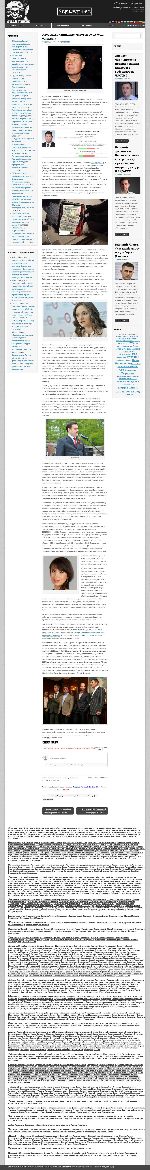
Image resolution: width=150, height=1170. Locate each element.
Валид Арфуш (97, 162)
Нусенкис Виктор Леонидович (81, 1019)
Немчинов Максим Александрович (94, 1015)
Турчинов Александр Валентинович (91, 1097)
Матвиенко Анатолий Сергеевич (127, 999)
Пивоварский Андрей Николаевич (93, 1038)
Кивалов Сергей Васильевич (94, 950)
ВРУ (138, 336)
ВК (97, 787)
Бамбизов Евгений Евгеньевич (22, 845)
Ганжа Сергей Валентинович (94, 879)
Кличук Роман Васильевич (101, 954)
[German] (119, 21)
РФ (119, 367)
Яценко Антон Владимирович (110, 1155)
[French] (116, 21)
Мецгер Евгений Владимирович (103, 1004)
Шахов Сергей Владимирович (45, 1136)
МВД (134, 354)
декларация (132, 381)
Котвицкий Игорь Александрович (43, 966)
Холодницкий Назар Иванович (22, 1118)
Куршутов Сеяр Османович (91, 976)
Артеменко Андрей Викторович (81, 834)
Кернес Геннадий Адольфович (67, 950)
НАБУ (130, 356)
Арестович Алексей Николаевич (51, 834)
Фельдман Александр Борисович (116, 1108)
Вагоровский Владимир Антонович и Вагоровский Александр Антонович (42, 865)
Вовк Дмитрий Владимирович (22, 871)
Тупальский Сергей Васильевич (58, 1097)
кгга (131, 384)
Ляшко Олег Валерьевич (110, 992)
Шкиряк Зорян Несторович (100, 1140)
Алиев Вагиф (102, 830)
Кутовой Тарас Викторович (117, 976)
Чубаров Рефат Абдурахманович (98, 1131)
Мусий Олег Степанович (82, 1008)
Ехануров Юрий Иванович (32, 918)
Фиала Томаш (138, 1108)
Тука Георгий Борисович (32, 1097)
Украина (128, 373)
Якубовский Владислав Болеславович (25, 1153)
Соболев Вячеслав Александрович (76, 1074)
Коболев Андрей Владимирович (55, 956)
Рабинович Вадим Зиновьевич (22, 1054)
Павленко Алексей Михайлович (50, 1032)
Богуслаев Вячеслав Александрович (36, 854)
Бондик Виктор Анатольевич (46, 856)
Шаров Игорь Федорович (19, 1136)
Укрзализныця (122, 376)
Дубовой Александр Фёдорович (53, 909)
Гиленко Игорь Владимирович (48, 883)
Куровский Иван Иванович (65, 976)
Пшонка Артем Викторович (33, 1050)
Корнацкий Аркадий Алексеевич (93, 962)
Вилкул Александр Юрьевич (48, 869)
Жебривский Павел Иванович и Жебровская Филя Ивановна (60, 922)
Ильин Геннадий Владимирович (90, 940)
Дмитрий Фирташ (124, 346)
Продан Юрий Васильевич (41, 1048)
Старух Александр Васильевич (52, 1078)
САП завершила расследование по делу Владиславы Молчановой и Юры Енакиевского (22, 179)
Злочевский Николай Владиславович (41, 931)
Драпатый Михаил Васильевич (101, 907)
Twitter (92, 787)
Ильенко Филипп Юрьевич (62, 940)
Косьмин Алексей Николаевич (123, 964)
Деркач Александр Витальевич (65, 904)
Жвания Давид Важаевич (20, 922)
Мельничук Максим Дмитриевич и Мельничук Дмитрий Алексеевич (40, 1004)
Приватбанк (136, 364)
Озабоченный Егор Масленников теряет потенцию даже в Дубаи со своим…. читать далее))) (23, 219)
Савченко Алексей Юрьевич (21, 1065)
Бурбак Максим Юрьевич (69, 858)
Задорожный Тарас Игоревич (21, 929)
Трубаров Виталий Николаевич (81, 1095)
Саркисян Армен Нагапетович (129, 1065)
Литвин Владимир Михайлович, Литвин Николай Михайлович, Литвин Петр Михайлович (75, 986)
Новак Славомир (25, 1019)
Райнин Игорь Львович (48, 1054)
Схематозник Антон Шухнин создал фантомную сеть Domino (23, 358)
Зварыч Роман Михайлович (80, 929)
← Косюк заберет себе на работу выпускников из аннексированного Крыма (57, 811)
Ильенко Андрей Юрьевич (37, 940)
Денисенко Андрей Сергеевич (102, 902)
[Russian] (137, 21)
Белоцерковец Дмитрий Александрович (83, 849)
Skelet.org (66, 1167)
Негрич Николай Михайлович (63, 1015)
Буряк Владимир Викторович (122, 858)
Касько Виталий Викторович (68, 948)
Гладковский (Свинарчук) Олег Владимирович (84, 883)
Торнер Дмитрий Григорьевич (48, 1093)
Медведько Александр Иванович (38, 1002)
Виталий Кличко (123, 341)
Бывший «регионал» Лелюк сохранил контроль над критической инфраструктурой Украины (127, 159)
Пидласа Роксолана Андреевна (124, 1038)
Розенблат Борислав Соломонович (119, 1056)
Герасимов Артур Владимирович (68, 881)
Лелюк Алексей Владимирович (53, 984)
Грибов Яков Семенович (79, 891)
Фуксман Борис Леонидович (75, 1112)
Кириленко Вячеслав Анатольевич (124, 950)
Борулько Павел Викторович (74, 856)
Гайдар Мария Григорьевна (81, 877)
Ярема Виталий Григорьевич (85, 1153)
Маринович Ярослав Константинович (35, 999)
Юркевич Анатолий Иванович (22, 1148)
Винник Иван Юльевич (107, 869)
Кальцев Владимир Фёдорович (51, 946)
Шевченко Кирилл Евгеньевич (69, 1138)
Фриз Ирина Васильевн (132, 1110)
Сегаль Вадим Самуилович (33, 1069)
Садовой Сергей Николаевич (73, 1065)
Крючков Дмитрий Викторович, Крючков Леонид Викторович (78, 970)
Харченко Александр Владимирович (56, 1116)
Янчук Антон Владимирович (57, 1153)
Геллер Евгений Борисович (40, 881)
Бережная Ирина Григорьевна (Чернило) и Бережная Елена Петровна (52, 850)
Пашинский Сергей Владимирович (96, 1036)
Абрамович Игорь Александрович (82, 828)
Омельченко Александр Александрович (79, 1023)
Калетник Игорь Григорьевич (22, 946)
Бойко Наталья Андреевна (92, 854)
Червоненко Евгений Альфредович (78, 1129)
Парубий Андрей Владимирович (92, 1034)
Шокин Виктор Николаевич (73, 1142)
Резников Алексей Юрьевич (20, 1056)
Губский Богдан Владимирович (125, 893)
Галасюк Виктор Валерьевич (38, 879)
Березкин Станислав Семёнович (124, 850)
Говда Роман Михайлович (49, 885)
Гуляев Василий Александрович (23, 895)
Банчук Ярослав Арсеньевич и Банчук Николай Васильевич (63, 845)
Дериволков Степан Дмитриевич (35, 904)
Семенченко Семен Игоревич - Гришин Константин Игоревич (75, 1069)
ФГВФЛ (132, 376)
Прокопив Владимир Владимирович (103, 1048)
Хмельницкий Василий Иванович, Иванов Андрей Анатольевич (103, 1116)
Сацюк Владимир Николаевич (22, 1067)
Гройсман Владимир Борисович (95, 893)
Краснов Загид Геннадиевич (131, 966)
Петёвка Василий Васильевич (35, 1038)
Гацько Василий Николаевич (120, 879)
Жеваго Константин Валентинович (104, 922)
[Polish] (131, 21)
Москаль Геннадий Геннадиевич (125, 1006)
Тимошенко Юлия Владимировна (95, 1089)
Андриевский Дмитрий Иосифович (91, 832)
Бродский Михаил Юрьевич (122, 856)
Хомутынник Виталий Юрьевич (78, 1118)
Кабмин (125, 352)
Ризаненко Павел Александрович (49, 1056)
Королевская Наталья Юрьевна (22, 964)
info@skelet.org (108, 1167)
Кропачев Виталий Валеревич (79, 968)
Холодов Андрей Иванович (50, 1118)
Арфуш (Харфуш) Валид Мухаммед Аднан (39, 836)
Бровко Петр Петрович (98, 856)
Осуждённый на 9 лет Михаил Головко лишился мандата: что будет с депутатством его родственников (22, 127)
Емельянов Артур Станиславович (24, 916)
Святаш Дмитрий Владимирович (115, 1067)
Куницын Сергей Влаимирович (117, 974)
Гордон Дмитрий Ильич (116, 889)
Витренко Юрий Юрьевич (130, 869)
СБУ (122, 369)
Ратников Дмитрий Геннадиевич (101, 1054)
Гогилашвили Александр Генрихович (79, 885)
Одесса (128, 360)
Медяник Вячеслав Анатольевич (69, 1002)
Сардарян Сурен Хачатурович (100, 1065)
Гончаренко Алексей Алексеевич (127, 887)
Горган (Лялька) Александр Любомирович (56, 889)
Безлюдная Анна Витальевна (121, 847)
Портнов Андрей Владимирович (78, 1044)
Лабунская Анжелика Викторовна (48, 980)
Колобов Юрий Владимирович (33, 960)
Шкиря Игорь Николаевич (75, 1140)
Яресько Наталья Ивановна (111, 1153)
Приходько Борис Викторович (122, 1046)
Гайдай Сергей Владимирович (54, 877)
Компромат (48, 799)
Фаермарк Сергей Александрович (56, 1108)
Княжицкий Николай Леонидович (24, 956)
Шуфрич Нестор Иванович (76, 1144)
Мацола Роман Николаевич (104, 1000)
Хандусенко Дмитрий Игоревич (23, 1116)
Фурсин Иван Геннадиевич (101, 1112)
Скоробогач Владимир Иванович (35, 1073)
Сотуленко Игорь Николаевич (63, 1076)
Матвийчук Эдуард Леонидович (23, 1000)
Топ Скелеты (86, 25)
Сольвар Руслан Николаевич (36, 1076)
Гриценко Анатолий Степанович (64, 893)
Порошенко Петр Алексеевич (50, 1044)
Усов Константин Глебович (30, 1103)
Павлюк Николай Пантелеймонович (107, 1032)
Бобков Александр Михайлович (22, 852)
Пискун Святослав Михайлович (38, 1042)
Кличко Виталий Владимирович (73, 954)
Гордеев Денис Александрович (90, 889)
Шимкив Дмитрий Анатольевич (47, 1140)
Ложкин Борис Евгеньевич (64, 988)
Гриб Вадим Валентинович (54, 891)
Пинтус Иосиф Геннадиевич (79, 1040)
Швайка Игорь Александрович (73, 1136)
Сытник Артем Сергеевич (20, 1082)
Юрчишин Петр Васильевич (78, 1148)
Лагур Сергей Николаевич (68, 982)
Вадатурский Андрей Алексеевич (127, 865)
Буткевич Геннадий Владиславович (25, 860)
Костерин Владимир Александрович (91, 964)
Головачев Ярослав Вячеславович (35, 887)
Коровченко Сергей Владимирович (125, 962)
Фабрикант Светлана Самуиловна (24, 1108)
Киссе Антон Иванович (18, 952)
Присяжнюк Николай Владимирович (38, 1046)
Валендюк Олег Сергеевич (19, 867)
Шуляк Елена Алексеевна (52, 1144)
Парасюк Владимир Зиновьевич (61, 1034)
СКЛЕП (65, 790)
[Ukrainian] (143, 21)
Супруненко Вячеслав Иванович (58, 1080)
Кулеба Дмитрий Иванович (33, 974)
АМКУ (121, 334)
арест (137, 376)
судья (124, 394)
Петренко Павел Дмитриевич (63, 1038)
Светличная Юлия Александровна (52, 1067)
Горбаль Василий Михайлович (22, 889)
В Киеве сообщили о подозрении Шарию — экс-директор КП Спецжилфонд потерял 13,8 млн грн (22, 47)
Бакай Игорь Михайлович (75, 843)
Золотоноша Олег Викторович (72, 931)
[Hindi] (125, 21)
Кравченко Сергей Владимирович (75, 966)
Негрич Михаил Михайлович (35, 1015)
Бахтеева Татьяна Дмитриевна (22, 847)
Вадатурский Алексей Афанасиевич (94, 865)
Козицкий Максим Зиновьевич (107, 958)
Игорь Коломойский (128, 348)
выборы (121, 381)
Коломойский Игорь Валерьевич (62, 960)
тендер (130, 394)
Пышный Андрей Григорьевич (85, 1050)
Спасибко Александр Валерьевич (93, 1076)
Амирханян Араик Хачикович (22, 832)
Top (144, 1164)
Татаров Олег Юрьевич (111, 1087)
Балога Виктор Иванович (128, 843)
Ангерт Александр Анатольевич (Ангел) (55, 832)
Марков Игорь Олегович (64, 999)
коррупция (128, 387)
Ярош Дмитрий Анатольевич (82, 1155)
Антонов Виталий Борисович (21, 834)
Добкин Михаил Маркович (107, 906)
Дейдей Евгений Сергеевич (119, 899)
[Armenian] (110, 21)
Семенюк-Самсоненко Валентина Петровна (123, 1069)
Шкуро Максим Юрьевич (19, 1142)
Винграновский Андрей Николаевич (79, 869)
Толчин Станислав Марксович (129, 1091)
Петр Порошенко (127, 361)
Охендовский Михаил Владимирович (43, 1027)
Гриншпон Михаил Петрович (34, 893)
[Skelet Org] (75, 11)
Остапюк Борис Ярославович (108, 1025)
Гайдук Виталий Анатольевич (109, 877)
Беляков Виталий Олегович (115, 849)
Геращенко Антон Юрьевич (97, 881)
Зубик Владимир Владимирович (102, 931)
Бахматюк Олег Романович (125, 845)
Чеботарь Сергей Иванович (20, 1129)
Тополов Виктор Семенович (20, 1093)
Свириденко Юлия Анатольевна (84, 1067)
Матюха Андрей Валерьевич (52, 1000)
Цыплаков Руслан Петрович (74, 1125)
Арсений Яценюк (123, 336)
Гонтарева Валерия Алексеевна (98, 887)
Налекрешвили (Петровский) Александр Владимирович (34, 1013)
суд (137, 391)
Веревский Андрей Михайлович (129, 867)
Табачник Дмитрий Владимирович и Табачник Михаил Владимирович (41, 1087)
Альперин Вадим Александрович (124, 830)
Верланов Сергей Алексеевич (21, 869)
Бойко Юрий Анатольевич (117, 854)
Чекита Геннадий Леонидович (48, 1129)
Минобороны (121, 357)
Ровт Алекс (71, 1056)
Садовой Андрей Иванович (47, 1065)
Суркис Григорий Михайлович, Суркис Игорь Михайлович (101, 1080)
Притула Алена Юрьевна (68, 1046)
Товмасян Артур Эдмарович (66, 1091)
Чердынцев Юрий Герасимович (109, 1129)
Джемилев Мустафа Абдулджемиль (97, 904)
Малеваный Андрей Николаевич (114, 996)
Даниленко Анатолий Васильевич (24, 899)
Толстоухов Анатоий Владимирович (97, 1091)
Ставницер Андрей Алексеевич (22, 1078)
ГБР (127, 343)
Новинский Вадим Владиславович (50, 1019)
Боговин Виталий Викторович (80, 852)
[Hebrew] (122, 21)
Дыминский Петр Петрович (111, 909)
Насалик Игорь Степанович (112, 1013)
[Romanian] (134, 21)
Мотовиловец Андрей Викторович (24, 1008)
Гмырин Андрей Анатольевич (22, 885)
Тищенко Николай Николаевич (22, 1091)
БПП (133, 336)
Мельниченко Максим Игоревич (129, 1002)
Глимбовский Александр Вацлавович (124, 883)
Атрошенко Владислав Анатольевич (105, 836)
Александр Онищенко (76, 796)
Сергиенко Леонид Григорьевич (111, 1071)
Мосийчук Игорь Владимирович (94, 1006)
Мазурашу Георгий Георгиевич (51, 996)
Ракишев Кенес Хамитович (72, 1054)
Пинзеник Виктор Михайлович (51, 1040)
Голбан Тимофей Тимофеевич (111, 885)
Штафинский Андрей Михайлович (124, 1142)
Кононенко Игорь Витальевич (91, 960)
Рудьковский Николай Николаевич (42, 1058)
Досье (136, 346)
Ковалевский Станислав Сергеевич (87, 956)
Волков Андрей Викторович (50, 871)
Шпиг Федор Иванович (97, 1142)
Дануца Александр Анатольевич (91, 899)
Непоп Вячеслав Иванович (124, 1015)
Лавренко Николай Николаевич (79, 980)
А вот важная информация (20, 828)
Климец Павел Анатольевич (44, 954)
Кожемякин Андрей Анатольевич (45, 958)
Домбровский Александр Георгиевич (37, 907)
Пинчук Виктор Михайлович (107, 1040)
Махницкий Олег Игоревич (78, 1000)
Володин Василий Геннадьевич (78, 871)
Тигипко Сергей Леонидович (66, 1089)
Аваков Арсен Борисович (110, 828)
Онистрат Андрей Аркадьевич (113, 1023)
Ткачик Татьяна (45, 1091)
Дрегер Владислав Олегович (129, 907)
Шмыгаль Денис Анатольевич (46, 1142)
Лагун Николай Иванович (44, 982)
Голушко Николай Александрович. (67, 887)
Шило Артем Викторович (19, 1140)
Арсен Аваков (130, 334)
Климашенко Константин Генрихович (76, 952)
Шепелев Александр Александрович (100, 1138)
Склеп (110, 25)
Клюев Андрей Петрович (126, 954)
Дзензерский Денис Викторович (38, 906)
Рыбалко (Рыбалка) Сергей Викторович (78, 1058)
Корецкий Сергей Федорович (64, 962)
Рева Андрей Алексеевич (128, 1054)
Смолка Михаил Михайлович (46, 1074)
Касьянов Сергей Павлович (94, 948)
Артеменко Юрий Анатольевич (111, 834)
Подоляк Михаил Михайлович (126, 1042)
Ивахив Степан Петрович (102, 938)
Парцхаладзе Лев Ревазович (120, 1034)
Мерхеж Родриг (81, 1004)
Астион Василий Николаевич (73, 836)
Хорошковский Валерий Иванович (110, 1118)
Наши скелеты (63, 25)
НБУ (136, 356)
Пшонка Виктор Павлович (59, 1050)
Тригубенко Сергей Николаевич (127, 1093)
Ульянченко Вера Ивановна (45, 1101)
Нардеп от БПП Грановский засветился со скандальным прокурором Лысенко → (93, 811)
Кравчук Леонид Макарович (104, 966)
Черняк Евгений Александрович (67, 1131)
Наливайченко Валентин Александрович (80, 1013)
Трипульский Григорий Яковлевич (24, 1095)
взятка (134, 379)
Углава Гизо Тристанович (20, 1101)
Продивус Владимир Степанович (69, 1048)
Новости (39, 25)
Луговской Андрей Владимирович (24, 990)
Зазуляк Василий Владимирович (51, 929)
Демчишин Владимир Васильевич (42, 902)
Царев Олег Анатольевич (48, 1125)
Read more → (121, 141)
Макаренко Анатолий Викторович (82, 996)
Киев (131, 351)
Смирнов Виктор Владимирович (128, 1073)
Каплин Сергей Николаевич (103, 946)
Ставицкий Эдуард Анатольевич (124, 1076)
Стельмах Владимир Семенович (82, 1078)
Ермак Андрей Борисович (80, 916)
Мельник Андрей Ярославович (100, 1002)
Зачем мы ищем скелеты (134, 25)
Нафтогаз (120, 360)
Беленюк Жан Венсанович (52, 849)
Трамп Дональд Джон (72, 1093)
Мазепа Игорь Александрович (22, 996)
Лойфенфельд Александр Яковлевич (93, 988)
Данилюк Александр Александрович (58, 899)
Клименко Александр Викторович (110, 952)
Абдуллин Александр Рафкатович (50, 828)
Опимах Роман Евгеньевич (82, 1025)
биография (92, 796)
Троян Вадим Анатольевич (53, 1095)
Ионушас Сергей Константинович (122, 940)
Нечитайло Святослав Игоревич (42, 1017)
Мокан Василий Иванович (66, 1006)
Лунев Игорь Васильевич (52, 990)
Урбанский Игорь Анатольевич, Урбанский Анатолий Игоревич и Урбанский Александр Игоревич (74, 1102)
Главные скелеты (16, 25)
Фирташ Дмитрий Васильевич (49, 1110)
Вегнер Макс (96, 867)
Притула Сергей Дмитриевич (93, 1046)
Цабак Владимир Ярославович (22, 1125)
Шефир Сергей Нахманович (130, 1138)
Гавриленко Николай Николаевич (24, 877)
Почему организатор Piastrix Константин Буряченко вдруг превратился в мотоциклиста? (21, 162)
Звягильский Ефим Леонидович (109, 929)
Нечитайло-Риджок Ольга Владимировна (77, 1017)
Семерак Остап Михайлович (21, 1071)
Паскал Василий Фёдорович (66, 1036)
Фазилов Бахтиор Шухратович (86, 1108)
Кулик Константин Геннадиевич (62, 974)
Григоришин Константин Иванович (107, 891)
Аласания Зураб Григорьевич (82, 830)
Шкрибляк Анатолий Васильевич (129, 1140)
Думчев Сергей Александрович (83, 909)
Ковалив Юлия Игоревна (115, 956)
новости (128, 391)
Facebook (84, 787)
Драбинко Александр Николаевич (70, 907)
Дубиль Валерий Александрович (23, 909)
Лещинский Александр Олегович (114, 984)
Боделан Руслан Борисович (66, 854)
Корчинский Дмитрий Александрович (55, 964)
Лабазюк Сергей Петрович (20, 980)
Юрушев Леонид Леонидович (51, 1148)
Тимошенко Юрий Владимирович (127, 1089)
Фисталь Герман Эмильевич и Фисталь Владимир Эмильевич (92, 1110)
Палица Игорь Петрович (34, 1034)
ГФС (136, 343)
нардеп (118, 392)
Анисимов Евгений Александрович (125, 832)
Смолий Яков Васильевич (20, 1074)
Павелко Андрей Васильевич (21, 1032)
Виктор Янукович (127, 338)
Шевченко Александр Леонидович (38, 1138)
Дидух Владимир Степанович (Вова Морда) (74, 906)
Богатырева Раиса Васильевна (52, 852)
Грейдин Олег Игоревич (30, 891)
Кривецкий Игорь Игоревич (52, 968)
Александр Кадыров (56, 796)
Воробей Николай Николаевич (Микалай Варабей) (116, 871)
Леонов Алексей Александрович (83, 984)
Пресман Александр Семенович (108, 1044)
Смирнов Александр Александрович (95, 1073)
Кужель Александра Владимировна (47, 972)
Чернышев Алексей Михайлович (36, 1131)
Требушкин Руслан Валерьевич (97, 1093)
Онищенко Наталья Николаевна (54, 1025)
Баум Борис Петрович (102, 845)
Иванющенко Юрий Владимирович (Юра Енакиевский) (65, 938)
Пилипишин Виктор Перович (21, 1040)
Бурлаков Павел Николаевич (95, 858)
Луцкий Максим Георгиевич (34, 992)
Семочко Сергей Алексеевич (47, 1071)
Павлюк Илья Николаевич (78, 1032)
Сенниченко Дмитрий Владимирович (78, 1071)
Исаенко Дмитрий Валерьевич (22, 942)
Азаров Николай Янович (56, 830)
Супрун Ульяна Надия (31, 1080)
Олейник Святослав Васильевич (23, 1023)
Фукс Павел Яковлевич (50, 1112)
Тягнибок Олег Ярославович (121, 1097)
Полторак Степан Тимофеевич (22, 1044)
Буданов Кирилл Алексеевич (43, 858)
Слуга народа (130, 370)
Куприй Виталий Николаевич (38, 976)
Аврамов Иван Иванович (33, 830)
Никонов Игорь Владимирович (111, 1017)
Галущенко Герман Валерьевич (66, 879)
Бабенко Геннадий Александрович (24, 843)
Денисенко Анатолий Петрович (73, 902)
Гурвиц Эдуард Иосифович (51, 895)
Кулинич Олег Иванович (90, 974)
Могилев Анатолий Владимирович (36, 1006)
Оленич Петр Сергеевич (49, 1023)
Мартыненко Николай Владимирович (93, 999)
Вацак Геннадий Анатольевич (75, 867)
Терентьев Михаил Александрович (36, 1089)
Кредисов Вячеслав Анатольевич (23, 968)
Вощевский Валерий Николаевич (23, 873)
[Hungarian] (128, 21)
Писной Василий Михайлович (68, 1042)
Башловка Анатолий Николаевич (53, 847)
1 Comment (65, 41)
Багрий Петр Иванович (51, 843)
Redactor (47, 41)
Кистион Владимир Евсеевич (43, 952)
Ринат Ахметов (129, 366)
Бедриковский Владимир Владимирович (88, 847)
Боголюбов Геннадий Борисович (110, 852)
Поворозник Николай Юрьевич (97, 1042)
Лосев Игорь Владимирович (123, 988)
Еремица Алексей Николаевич (54, 916)
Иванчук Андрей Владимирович (23, 938)
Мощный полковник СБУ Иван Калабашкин (22, 366)
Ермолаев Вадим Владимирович (108, 916)
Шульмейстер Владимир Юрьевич (24, 1144)
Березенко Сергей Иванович (96, 850)
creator (119, 79)
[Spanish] (140, 21)
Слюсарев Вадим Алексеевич (64, 1073)
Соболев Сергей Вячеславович (106, 1074)
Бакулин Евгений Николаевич (102, 843)
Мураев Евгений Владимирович (55, 1008)
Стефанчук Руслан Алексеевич (112, 1078)
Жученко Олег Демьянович (36, 925)
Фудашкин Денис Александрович (23, 1112)
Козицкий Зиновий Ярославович (77, 958)
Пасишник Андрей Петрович (39, 1036)
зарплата (125, 384)
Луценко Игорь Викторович (112, 990)
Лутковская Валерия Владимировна (81, 990)
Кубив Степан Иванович (118, 970)
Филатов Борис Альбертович (21, 1110)
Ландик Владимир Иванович (94, 982)
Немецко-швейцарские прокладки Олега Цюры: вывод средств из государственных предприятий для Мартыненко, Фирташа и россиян (23, 292)
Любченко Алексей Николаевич (84, 992)
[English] (113, 21)
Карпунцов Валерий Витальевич (39, 948)
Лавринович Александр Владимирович (113, 980)
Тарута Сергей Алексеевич (88, 1087)
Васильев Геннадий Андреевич (46, 867)
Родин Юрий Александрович (90, 1056)
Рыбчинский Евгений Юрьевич (110, 1058)
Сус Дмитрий (136, 1080)
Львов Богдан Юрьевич (58, 992)
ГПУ (131, 343)
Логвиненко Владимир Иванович (35, 988)
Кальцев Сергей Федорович (78, 946)
